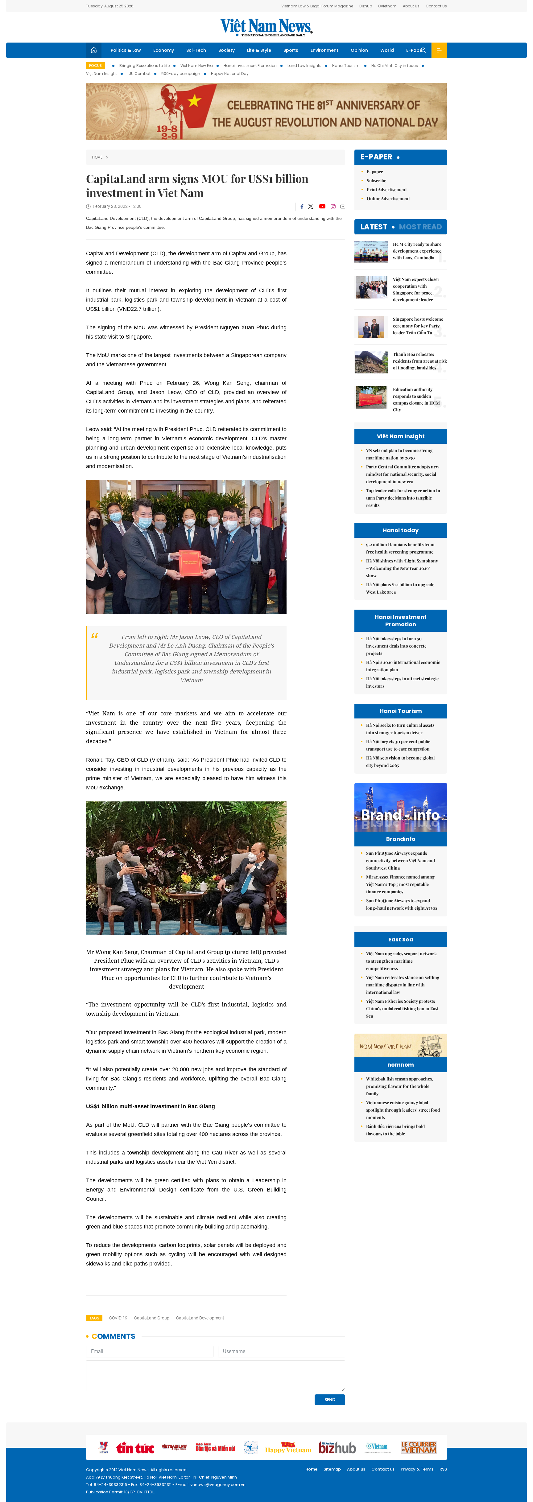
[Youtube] (322, 206)
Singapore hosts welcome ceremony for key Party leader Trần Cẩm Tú (418, 325)
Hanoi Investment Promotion (250, 65)
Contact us (383, 1469)
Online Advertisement (388, 198)
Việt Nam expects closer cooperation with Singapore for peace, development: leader (416, 289)
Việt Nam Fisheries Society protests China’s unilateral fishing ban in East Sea (402, 1008)
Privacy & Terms (417, 1469)
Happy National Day (230, 73)
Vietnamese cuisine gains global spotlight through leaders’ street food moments (403, 1110)
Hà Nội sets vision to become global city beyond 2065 (400, 761)
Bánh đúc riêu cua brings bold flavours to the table (395, 1130)
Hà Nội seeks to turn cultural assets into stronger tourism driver (400, 728)
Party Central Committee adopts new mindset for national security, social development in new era (402, 474)
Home (97, 157)
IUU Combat (139, 73)
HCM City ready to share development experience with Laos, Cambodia (417, 251)
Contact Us (436, 6)
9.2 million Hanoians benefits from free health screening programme (400, 548)
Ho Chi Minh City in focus (394, 65)
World (387, 50)
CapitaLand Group (151, 1317)
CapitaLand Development (200, 1317)
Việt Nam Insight (101, 73)
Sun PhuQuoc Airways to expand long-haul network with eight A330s (401, 904)
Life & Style (259, 50)
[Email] (342, 206)
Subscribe (376, 180)
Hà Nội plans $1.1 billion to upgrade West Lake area (400, 588)
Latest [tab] (374, 227)
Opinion (359, 50)
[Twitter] (311, 206)
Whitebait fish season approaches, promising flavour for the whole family (399, 1086)
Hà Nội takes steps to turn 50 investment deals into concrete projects (396, 646)
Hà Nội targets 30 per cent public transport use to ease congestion (398, 745)
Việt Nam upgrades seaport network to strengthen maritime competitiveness (401, 961)
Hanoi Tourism (346, 65)
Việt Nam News (266, 27)
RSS (443, 1469)
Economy (163, 50)
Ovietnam (387, 6)
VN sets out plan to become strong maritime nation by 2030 (399, 454)
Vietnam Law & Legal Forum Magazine (317, 6)
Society (226, 50)
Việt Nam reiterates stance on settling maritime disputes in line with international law (403, 984)
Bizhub (365, 6)
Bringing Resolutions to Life (144, 65)
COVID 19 (118, 1317)
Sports (290, 50)
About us (356, 1469)
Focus (95, 65)
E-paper (376, 157)
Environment (324, 50)
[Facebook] (302, 206)
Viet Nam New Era (196, 65)
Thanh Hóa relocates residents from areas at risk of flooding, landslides (420, 361)
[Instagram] (333, 206)
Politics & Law (126, 50)
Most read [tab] (420, 227)
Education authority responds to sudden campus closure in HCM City (416, 399)
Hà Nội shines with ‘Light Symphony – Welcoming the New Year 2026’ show (402, 568)
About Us (411, 6)
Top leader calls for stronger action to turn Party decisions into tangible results (403, 498)
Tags (94, 1318)
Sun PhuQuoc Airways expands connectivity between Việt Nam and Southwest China (400, 860)
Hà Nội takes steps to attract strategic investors (402, 682)
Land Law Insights (304, 65)
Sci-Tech (196, 50)
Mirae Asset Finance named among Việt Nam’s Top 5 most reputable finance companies (400, 884)
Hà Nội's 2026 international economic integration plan (403, 666)
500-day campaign (180, 73)
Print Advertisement (387, 189)
